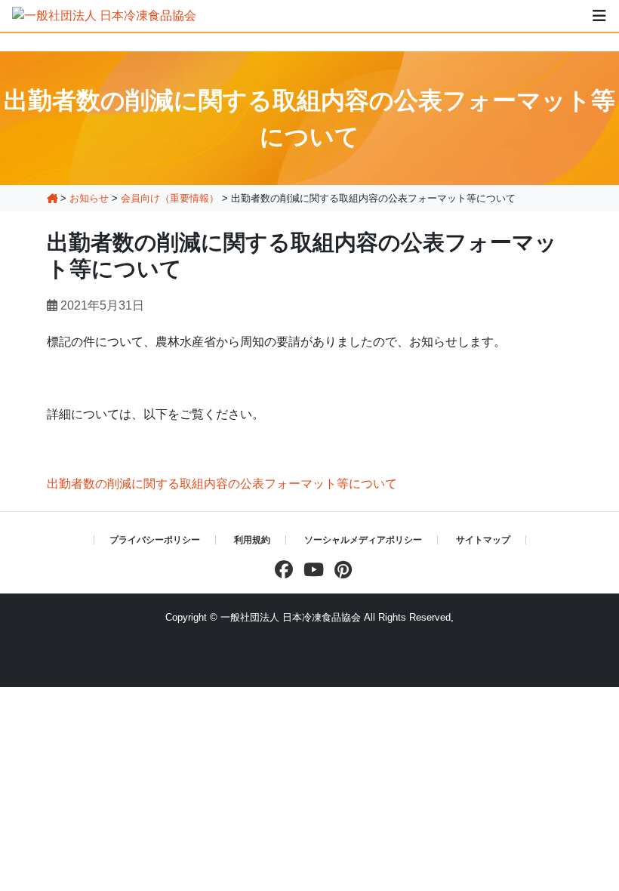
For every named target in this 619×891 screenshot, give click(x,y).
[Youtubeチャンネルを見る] (310, 569)
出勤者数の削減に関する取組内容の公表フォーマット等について (222, 483)
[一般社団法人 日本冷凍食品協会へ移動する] (52, 198)
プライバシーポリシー (154, 539)
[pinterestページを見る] (339, 569)
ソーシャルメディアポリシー (363, 539)
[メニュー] (599, 16)
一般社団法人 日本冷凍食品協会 (290, 617)
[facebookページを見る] (280, 569)
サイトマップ (483, 539)
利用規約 (252, 539)
